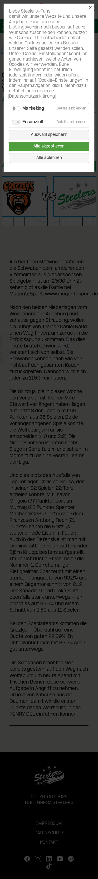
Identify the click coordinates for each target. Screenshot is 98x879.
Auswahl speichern (49, 135)
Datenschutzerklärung (32, 96)
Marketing (33, 108)
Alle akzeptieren (49, 146)
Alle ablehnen (49, 158)
